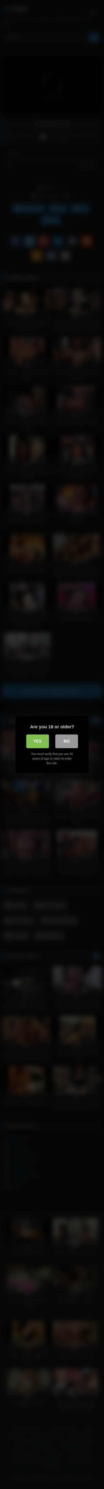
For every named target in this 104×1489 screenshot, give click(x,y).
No (67, 741)
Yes (37, 741)
